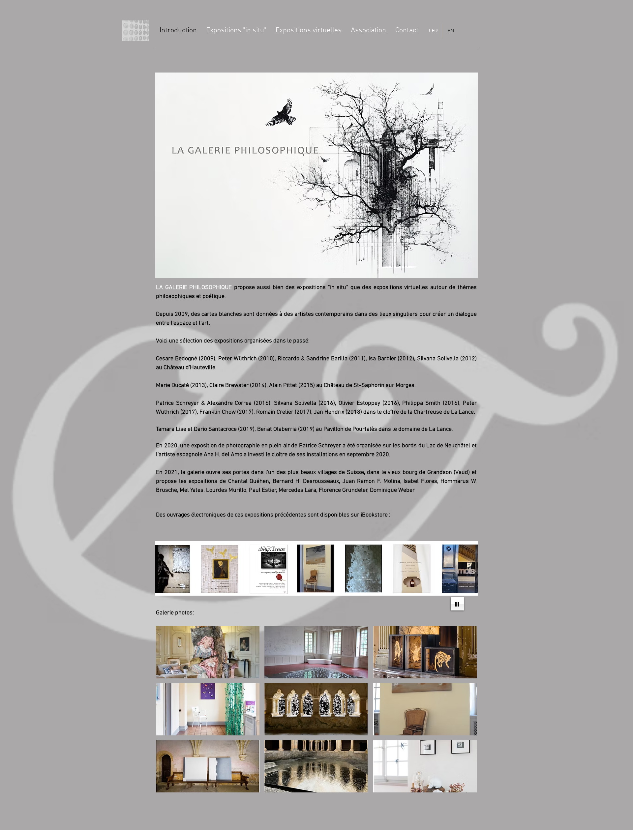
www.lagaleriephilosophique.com (195, 281)
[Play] (457, 603)
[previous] (168, 713)
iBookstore (374, 515)
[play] (462, 786)
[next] (464, 713)
